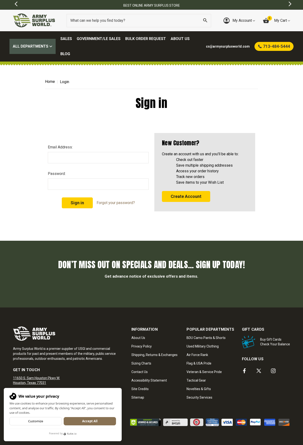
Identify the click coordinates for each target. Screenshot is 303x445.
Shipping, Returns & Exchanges (154, 355)
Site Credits (140, 389)
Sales (66, 38)
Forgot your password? (116, 202)
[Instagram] (273, 370)
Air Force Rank (197, 355)
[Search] (205, 20)
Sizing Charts (141, 363)
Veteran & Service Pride (204, 372)
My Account (242, 20)
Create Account (186, 196)
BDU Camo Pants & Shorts (206, 338)
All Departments (31, 46)
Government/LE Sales (98, 38)
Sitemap (137, 397)
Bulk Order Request (145, 38)
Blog (65, 54)
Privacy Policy (141, 346)
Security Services (199, 397)
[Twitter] (258, 370)
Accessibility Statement (149, 380)
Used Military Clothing (203, 346)
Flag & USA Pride (199, 363)
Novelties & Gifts (199, 389)
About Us (180, 38)
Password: (57, 173)
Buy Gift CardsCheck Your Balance (275, 342)
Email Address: (60, 147)
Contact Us (139, 372)
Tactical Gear (196, 380)
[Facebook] (244, 370)
